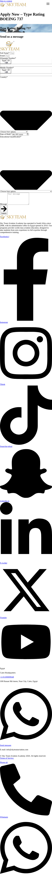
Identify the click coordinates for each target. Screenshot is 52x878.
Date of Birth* (6, 134)
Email (2, 56)
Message (3, 204)
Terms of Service (7, 758)
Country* (4, 77)
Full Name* (5, 53)
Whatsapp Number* (8, 58)
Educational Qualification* (10, 137)
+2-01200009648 (7, 677)
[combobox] (5, 61)
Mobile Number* (7, 68)
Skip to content (6, 1)
